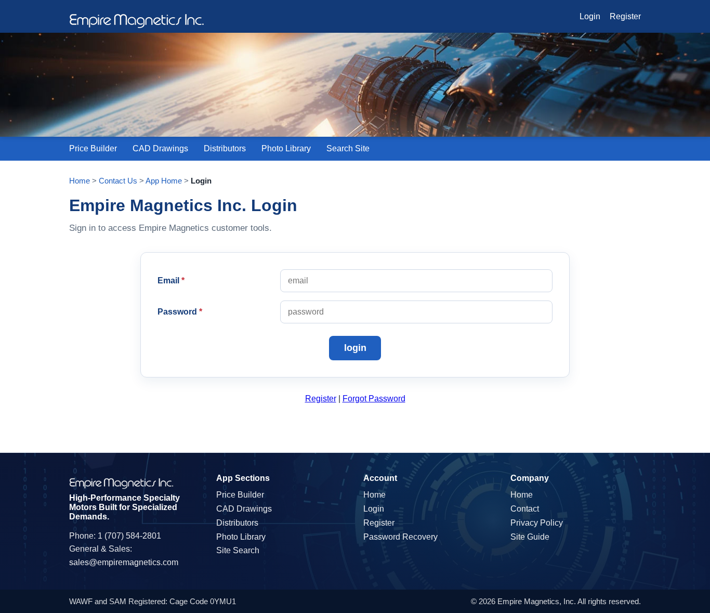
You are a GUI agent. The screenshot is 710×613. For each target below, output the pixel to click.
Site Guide (529, 536)
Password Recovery (400, 536)
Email (171, 280)
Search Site (348, 148)
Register (625, 16)
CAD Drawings (160, 148)
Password (179, 311)
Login (590, 16)
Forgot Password (374, 398)
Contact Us (118, 180)
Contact (524, 508)
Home (79, 180)
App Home (164, 180)
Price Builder (93, 148)
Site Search (237, 550)
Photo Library (286, 148)
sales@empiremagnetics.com (123, 562)
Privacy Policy (536, 522)
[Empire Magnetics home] (136, 21)
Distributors (225, 148)
